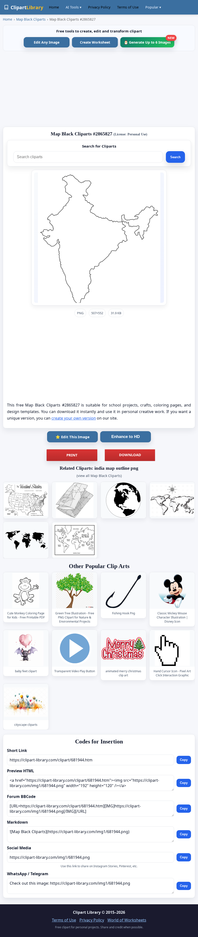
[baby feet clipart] (26, 648)
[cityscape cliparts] (26, 701)
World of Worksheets (126, 920)
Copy (184, 760)
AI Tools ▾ (73, 7)
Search (175, 157)
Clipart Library (87, 912)
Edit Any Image (46, 42)
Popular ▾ (153, 7)
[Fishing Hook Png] (123, 590)
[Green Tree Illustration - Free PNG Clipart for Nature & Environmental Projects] (74, 590)
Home (54, 7)
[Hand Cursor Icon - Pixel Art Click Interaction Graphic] (172, 648)
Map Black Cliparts (31, 19)
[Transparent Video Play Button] (74, 648)
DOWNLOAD (130, 454)
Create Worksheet (95, 42)
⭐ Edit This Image (73, 436)
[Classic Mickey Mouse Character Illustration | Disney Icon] (172, 590)
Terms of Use (128, 7)
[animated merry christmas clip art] (123, 648)
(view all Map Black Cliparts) (99, 475)
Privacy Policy (99, 7)
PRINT (72, 455)
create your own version (73, 418)
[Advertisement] (99, 89)
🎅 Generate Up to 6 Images (149, 41)
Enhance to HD (125, 436)
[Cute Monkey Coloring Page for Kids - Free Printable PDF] (26, 590)
